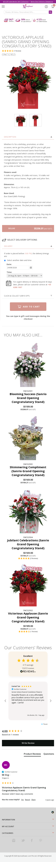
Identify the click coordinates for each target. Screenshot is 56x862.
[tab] (28, 246)
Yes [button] (22, 800)
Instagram (14, 840)
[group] (28, 731)
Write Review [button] (28, 743)
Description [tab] (10, 137)
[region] (28, 701)
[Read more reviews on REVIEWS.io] (28, 671)
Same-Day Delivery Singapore (42, 1)
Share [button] (33, 800)
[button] (28, 51)
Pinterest (41, 840)
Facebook (32, 840)
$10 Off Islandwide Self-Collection (16, 1)
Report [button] (27, 800)
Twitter (23, 840)
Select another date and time (19, 260)
